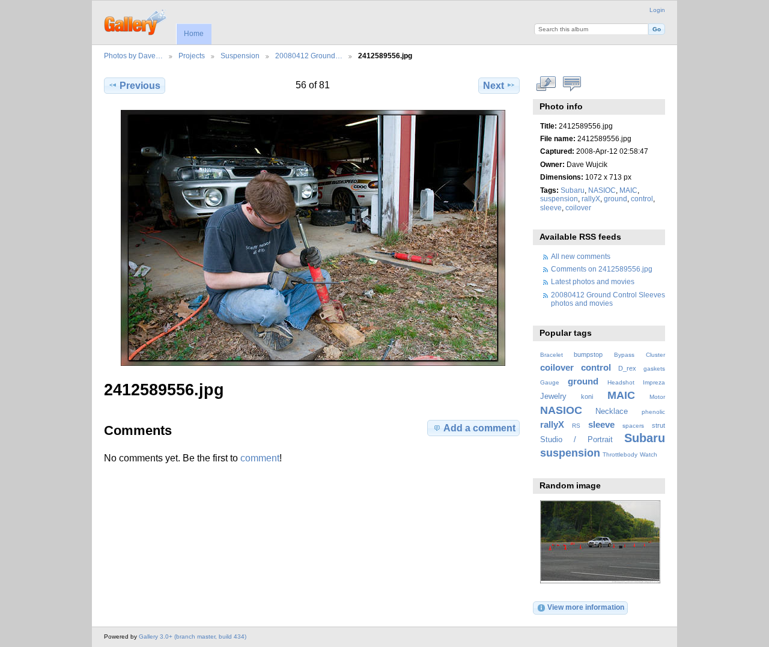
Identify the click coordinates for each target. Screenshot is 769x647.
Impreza (654, 382)
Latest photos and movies (592, 281)
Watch (648, 454)
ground (615, 198)
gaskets (654, 368)
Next (493, 85)
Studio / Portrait (576, 440)
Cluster (655, 354)
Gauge (549, 382)
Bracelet (551, 354)
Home (194, 33)
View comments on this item (572, 84)
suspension (559, 198)
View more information (585, 607)
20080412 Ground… (308, 55)
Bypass (624, 354)
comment (259, 458)
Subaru (573, 190)
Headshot (620, 382)
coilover (578, 207)
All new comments (580, 256)
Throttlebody (620, 454)
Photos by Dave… (133, 55)
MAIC (628, 190)
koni (587, 396)
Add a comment (479, 428)
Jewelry (553, 396)
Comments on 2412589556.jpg (601, 269)
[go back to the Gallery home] (136, 21)
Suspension (240, 55)
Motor (657, 396)
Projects (191, 55)
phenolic (653, 412)
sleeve (551, 207)
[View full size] (313, 238)
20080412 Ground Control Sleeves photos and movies (608, 299)
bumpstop (588, 354)
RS (576, 425)
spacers (633, 425)
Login (657, 10)
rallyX (591, 198)
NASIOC (602, 190)
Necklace (611, 411)
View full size (546, 84)
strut (658, 425)
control (642, 198)
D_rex (627, 368)
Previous (140, 85)
